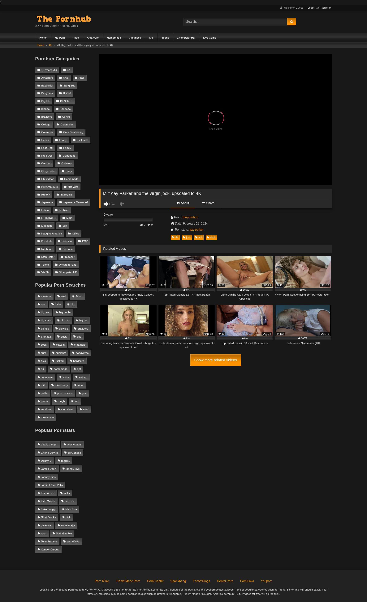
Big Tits (45, 101)
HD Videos (47, 179)
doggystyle (82, 352)
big (72, 304)
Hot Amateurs (49, 186)
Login (311, 7)
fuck (43, 360)
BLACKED (66, 101)
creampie (79, 344)
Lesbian (63, 210)
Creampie (47, 132)
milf (200, 237)
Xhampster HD (186, 37)
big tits (83, 320)
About (184, 203)
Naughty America (51, 233)
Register (326, 7)
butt (79, 336)
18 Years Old (49, 70)
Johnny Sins (48, 476)
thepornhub (190, 217)
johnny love (73, 468)
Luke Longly (48, 509)
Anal (65, 77)
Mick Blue (71, 509)
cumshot (61, 352)
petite (44, 393)
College (45, 124)
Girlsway (66, 163)
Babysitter (47, 85)
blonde (45, 328)
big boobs (65, 312)
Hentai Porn (225, 581)
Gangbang (69, 155)
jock (188, 237)
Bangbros (47, 93)
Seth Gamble (64, 533)
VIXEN (45, 272)
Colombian (67, 124)
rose (43, 533)
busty (64, 336)
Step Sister (47, 256)
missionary (61, 385)
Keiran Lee (47, 493)
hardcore (78, 360)
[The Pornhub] (64, 19)
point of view (64, 393)
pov (84, 393)
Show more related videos (215, 360)
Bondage (65, 108)
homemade (60, 368)
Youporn (266, 581)
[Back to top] (355, 591)
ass (43, 304)
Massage (46, 225)
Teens (165, 37)
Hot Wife (73, 186)
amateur (46, 296)
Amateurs (93, 37)
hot (79, 368)
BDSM (67, 93)
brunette (46, 336)
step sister (67, 409)
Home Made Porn (128, 581)
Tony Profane (49, 541)
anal (63, 296)
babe (58, 304)
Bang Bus (69, 85)
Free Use (47, 155)
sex (76, 401)
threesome (47, 417)
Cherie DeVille (49, 452)
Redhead (46, 249)
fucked (60, 360)
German (46, 163)
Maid (69, 218)
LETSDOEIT (48, 218)
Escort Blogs (201, 581)
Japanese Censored (75, 202)
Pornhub (46, 241)
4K (50, 45)
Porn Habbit (155, 581)
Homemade (114, 37)
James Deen (48, 468)
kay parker (196, 229)
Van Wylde (73, 541)
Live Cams (209, 37)
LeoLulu (70, 501)
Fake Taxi (47, 147)
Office (75, 233)
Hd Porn (60, 37)
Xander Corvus (50, 549)
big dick (65, 320)
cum (43, 352)
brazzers (83, 328)
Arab (81, 77)
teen (86, 409)
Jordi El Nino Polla (52, 484)
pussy (44, 401)
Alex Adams (74, 444)
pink (68, 517)
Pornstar (67, 241)
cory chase (74, 452)
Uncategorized (67, 264)
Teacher (70, 256)
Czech (45, 140)
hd (42, 368)
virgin (213, 237)
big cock (46, 320)
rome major (68, 525)
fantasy (65, 460)
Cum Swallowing (73, 132)
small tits (46, 409)
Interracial (66, 194)
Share (209, 203)
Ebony (63, 140)
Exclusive (82, 140)
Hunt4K (45, 194)
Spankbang (178, 581)
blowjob (63, 328)
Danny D (46, 460)
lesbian (83, 377)
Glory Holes (48, 171)
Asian (79, 296)
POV (85, 241)
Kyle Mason (48, 501)
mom (80, 385)
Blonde (45, 108)
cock (43, 344)
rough (61, 401)
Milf (151, 37)
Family (67, 147)
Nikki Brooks (48, 517)
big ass (45, 312)
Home (43, 37)
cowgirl (60, 344)
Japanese (135, 37)
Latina (45, 210)
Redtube (68, 249)
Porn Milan (102, 581)
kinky (67, 493)
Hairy (69, 171)
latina (66, 377)
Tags (76, 37)
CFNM (66, 116)
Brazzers (46, 116)
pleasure (46, 525)
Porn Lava (247, 581)
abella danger (49, 444)
